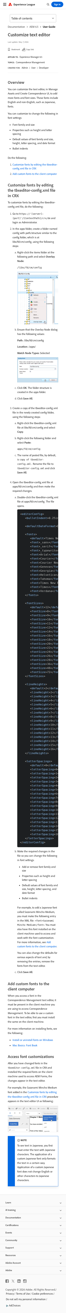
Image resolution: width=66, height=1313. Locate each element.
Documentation (16, 26)
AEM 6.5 (33, 26)
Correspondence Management (30, 62)
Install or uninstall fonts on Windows (33, 1040)
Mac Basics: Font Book (25, 1045)
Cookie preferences (42, 1293)
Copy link (30, 49)
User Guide (49, 26)
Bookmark (16, 49)
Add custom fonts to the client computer (35, 173)
